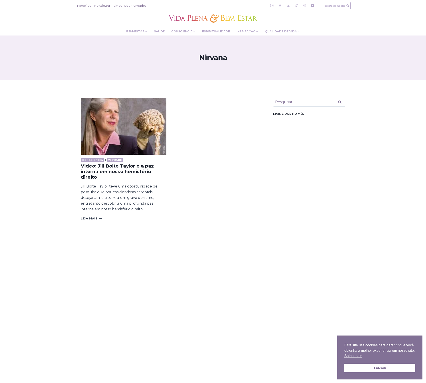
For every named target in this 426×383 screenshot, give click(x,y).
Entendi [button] (380, 368)
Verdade (115, 160)
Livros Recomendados (130, 5)
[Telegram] (296, 5)
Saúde (159, 31)
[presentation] (123, 126)
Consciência (92, 160)
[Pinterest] (304, 5)
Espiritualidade (216, 31)
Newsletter (102, 5)
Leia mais (91, 218)
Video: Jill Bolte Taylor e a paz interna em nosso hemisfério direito (117, 171)
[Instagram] (271, 5)
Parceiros (84, 5)
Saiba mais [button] (353, 356)
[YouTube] (312, 5)
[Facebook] (280, 5)
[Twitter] (288, 5)
